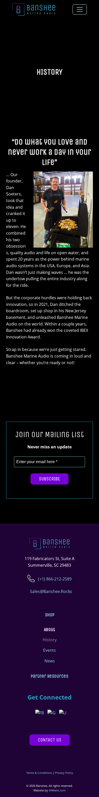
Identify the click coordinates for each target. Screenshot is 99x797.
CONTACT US (49, 740)
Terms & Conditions (39, 773)
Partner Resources (49, 676)
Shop (49, 615)
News (49, 661)
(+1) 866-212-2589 (54, 579)
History (50, 640)
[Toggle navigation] (80, 9)
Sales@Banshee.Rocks (50, 591)
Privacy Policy (64, 773)
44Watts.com (57, 790)
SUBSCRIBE (49, 479)
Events (49, 650)
